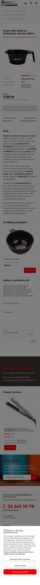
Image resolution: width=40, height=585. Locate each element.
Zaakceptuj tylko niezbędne (20, 559)
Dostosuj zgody (20, 565)
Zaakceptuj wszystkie (20, 572)
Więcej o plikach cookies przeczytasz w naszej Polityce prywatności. (19, 553)
